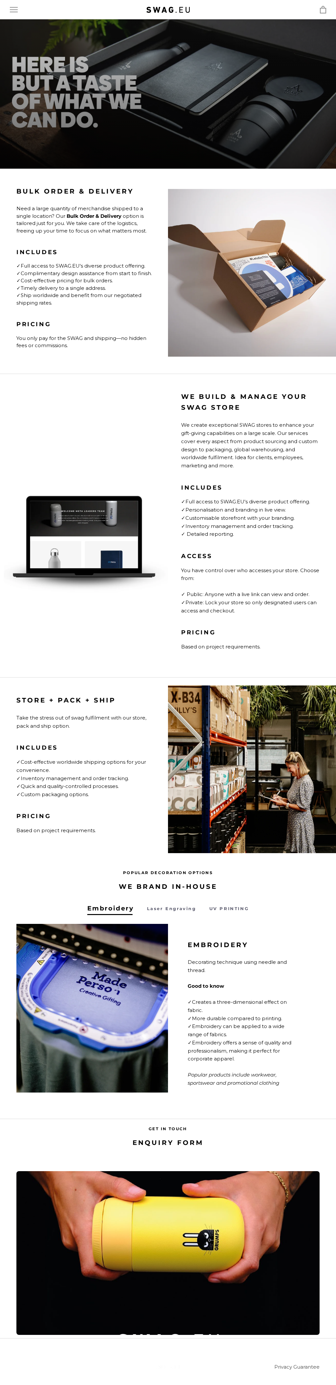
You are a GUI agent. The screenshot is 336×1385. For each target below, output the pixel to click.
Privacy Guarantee (297, 1367)
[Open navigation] (14, 10)
